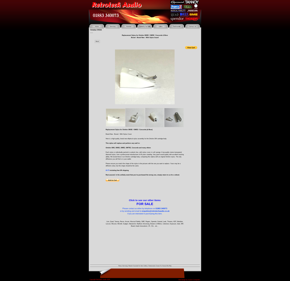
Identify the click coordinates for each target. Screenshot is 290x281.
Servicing (125, 265)
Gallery (146, 265)
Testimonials (152, 265)
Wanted (130, 265)
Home (120, 265)
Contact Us (159, 265)
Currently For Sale (138, 265)
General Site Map (167, 265)
